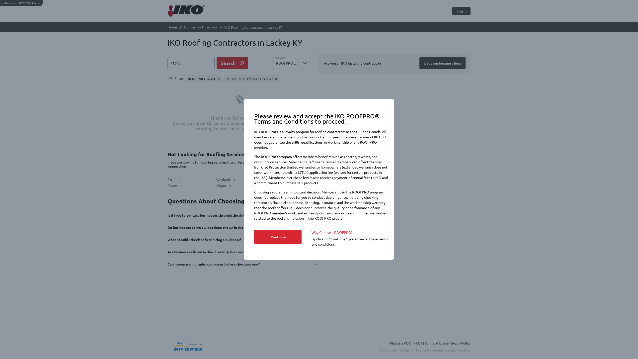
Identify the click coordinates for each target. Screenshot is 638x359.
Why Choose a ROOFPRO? (332, 232)
